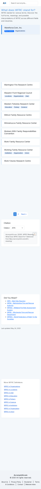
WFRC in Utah (9, 393)
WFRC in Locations (10, 390)
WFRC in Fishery (9, 399)
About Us (4, 482)
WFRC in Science (10, 402)
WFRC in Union (9, 412)
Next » (23, 214)
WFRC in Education (10, 396)
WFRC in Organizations (12, 386)
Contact (20, 484)
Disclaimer (28, 482)
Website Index (31, 484)
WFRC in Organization (11, 408)
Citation (7, 228)
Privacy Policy (16, 482)
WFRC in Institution (10, 405)
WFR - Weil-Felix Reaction (16, 301)
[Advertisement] (20, 58)
